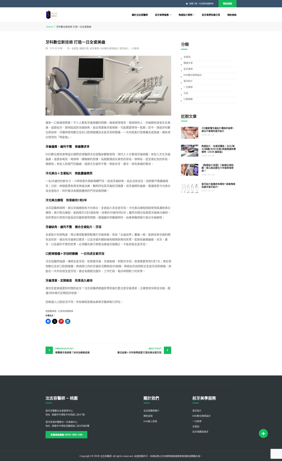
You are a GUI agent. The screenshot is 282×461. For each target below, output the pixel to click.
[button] (263, 433)
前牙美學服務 (162, 14)
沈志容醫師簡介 (151, 410)
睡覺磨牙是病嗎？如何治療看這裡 (72, 350)
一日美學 (134, 48)
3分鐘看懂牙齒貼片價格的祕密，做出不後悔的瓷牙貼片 (218, 129)
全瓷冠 (74, 48)
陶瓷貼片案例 (185, 14)
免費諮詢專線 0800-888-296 (66, 434)
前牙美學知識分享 (211, 14)
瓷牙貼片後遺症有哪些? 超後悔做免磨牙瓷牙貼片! (218, 185)
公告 (186, 93)
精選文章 (84, 48)
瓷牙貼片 (124, 48)
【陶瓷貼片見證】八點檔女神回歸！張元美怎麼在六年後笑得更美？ (218, 168)
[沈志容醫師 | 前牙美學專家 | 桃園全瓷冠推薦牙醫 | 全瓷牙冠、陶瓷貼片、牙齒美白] (52, 14)
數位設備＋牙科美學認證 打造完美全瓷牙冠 (139, 350)
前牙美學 (94, 48)
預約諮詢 (227, 3)
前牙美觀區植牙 (200, 431)
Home (49, 26)
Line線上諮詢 (150, 421)
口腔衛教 (188, 99)
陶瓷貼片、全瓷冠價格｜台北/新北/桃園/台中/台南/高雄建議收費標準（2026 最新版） (219, 149)
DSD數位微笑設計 (109, 48)
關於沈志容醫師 (140, 14)
